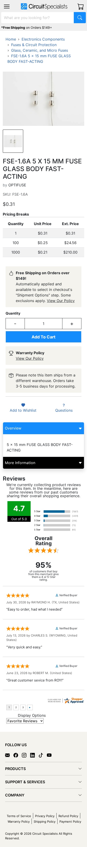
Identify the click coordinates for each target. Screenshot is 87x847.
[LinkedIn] (34, 754)
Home (11, 39)
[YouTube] (51, 754)
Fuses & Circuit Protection (34, 44)
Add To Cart (43, 336)
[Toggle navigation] (6, 6)
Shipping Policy (44, 821)
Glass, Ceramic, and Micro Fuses (39, 50)
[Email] (9, 754)
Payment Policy (70, 821)
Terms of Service (19, 816)
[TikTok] (43, 754)
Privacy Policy (45, 816)
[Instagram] (26, 754)
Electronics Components (43, 39)
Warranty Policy (19, 821)
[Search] (80, 17)
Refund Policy (68, 816)
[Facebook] (17, 754)
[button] (6, 6)
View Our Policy (61, 300)
